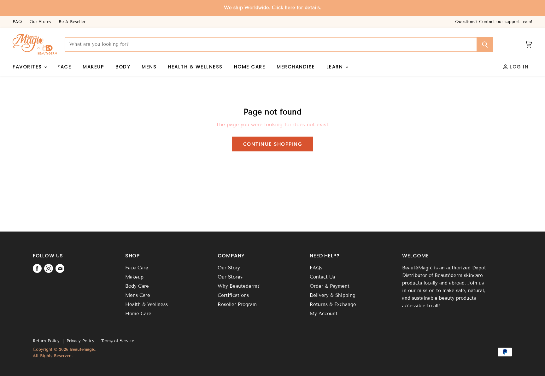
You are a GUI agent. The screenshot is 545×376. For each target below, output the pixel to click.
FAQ (17, 22)
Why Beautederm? (239, 286)
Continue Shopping (272, 144)
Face (64, 66)
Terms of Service (117, 341)
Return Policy (46, 341)
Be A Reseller (72, 22)
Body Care (137, 286)
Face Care (136, 268)
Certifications (233, 295)
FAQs (316, 268)
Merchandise (296, 66)
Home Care (250, 66)
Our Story (229, 268)
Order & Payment (329, 286)
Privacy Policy (80, 341)
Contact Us (322, 277)
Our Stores (40, 22)
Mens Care (137, 295)
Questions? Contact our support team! (493, 22)
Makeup (93, 66)
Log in (518, 66)
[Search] (485, 44)
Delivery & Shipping (332, 295)
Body (122, 66)
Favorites (28, 66)
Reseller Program (237, 304)
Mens (149, 66)
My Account (323, 313)
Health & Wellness (195, 66)
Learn (335, 66)
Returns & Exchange (333, 304)
